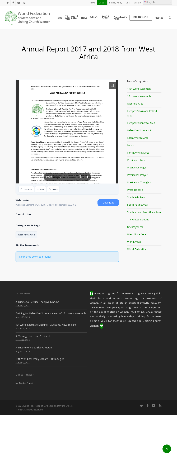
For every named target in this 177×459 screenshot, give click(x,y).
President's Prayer (137, 175)
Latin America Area (137, 137)
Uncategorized (135, 227)
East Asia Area (135, 103)
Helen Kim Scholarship (139, 130)
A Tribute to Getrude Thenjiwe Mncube (37, 302)
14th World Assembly (139, 88)
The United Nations (138, 219)
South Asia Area (136, 197)
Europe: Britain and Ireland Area (142, 113)
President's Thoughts (139, 182)
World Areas (134, 241)
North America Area (138, 152)
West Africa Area (26, 234)
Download (108, 202)
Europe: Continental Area (141, 123)
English (151, 2)
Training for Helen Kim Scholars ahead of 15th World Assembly (51, 313)
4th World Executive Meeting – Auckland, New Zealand (46, 324)
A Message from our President (33, 336)
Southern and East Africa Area (144, 212)
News (130, 145)
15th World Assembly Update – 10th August (40, 359)
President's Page (136, 167)
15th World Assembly (139, 96)
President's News (137, 160)
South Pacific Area (137, 204)
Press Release (135, 189)
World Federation (137, 249)
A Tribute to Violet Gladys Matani (34, 347)
